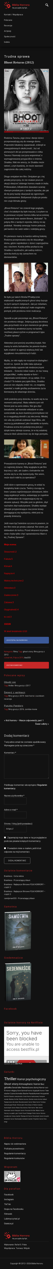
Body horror (36, 1102)
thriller (11, 686)
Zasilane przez (9, 1064)
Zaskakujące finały (10, 1105)
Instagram (9, 1199)
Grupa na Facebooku (13, 1209)
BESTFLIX (18, 1064)
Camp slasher (16, 1116)
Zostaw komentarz (14, 665)
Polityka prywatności (14, 1148)
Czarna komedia (16, 1094)
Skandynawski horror (25, 1102)
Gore (19, 1091)
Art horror (29, 1116)
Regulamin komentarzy (15, 1153)
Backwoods (18, 1119)
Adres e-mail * (11, 810)
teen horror (30, 696)
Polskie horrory (23, 1099)
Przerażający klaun (22, 880)
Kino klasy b (29, 1105)
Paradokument (34, 1094)
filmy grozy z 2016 (16, 709)
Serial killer (16, 1087)
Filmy (15, 652)
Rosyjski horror (20, 1110)
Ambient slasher (27, 1119)
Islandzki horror (9, 1119)
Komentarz (10, 752)
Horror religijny (11, 1091)
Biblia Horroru (21, 4)
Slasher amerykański (16, 1096)
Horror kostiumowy (33, 1096)
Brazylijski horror (38, 1116)
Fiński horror (36, 1113)
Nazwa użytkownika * (14, 795)
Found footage (27, 1113)
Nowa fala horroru (22, 1108)
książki (46, 1116)
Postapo (23, 1116)
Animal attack (42, 1099)
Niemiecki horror (9, 1110)
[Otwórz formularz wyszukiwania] (46, 4)
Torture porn (20, 1105)
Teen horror (39, 1108)
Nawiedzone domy (30, 1087)
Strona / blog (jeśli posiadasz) (18, 823)
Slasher (25, 1094)
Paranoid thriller (30, 1110)
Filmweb (8, 1214)
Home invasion (38, 1105)
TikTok (7, 1204)
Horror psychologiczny (31, 1079)
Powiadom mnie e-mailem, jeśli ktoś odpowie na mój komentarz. (22, 850)
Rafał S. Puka (21, 1244)
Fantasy (43, 1102)
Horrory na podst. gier (11, 1113)
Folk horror (31, 1108)
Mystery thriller (13, 1099)
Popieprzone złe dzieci (11, 1102)
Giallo (20, 1113)
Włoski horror (40, 1110)
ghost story (28, 652)
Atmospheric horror (29, 1084)
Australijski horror (10, 1108)
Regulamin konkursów (14, 1158)
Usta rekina (19, 876)
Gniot (24, 1096)
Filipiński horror (38, 1119)
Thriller (10, 1079)
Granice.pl (8, 1223)
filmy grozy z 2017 (22, 686)
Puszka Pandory (13, 705)
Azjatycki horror (39, 1091)
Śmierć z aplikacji (14, 692)
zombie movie (31, 709)
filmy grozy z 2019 (16, 696)
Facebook (9, 1194)
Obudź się (10, 682)
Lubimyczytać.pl (12, 1218)
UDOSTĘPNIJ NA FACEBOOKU (17, 640)
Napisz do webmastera (15, 1144)
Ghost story (11, 1084)
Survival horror (26, 1091)
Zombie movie (33, 1099)
